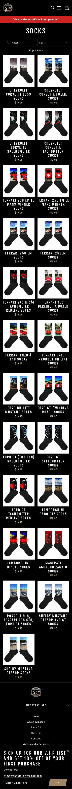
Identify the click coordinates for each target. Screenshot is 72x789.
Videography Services (36, 743)
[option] (36, 19)
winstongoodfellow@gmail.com (23, 775)
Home (36, 716)
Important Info (36, 705)
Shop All (36, 727)
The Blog (36, 732)
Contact (36, 738)
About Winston (36, 721)
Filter (14, 42)
